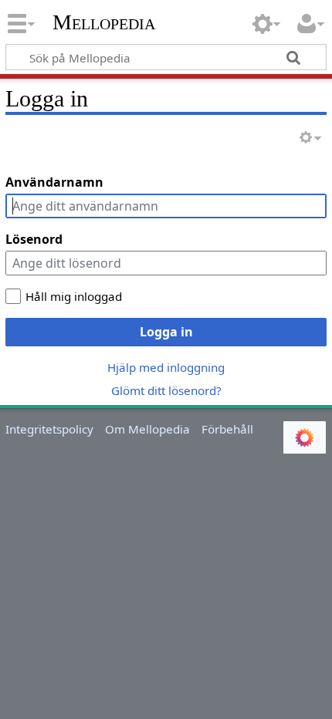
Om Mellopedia (147, 429)
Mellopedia (104, 22)
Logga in (166, 331)
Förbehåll (227, 429)
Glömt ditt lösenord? (166, 390)
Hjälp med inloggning (166, 367)
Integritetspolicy (49, 429)
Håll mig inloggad (73, 296)
